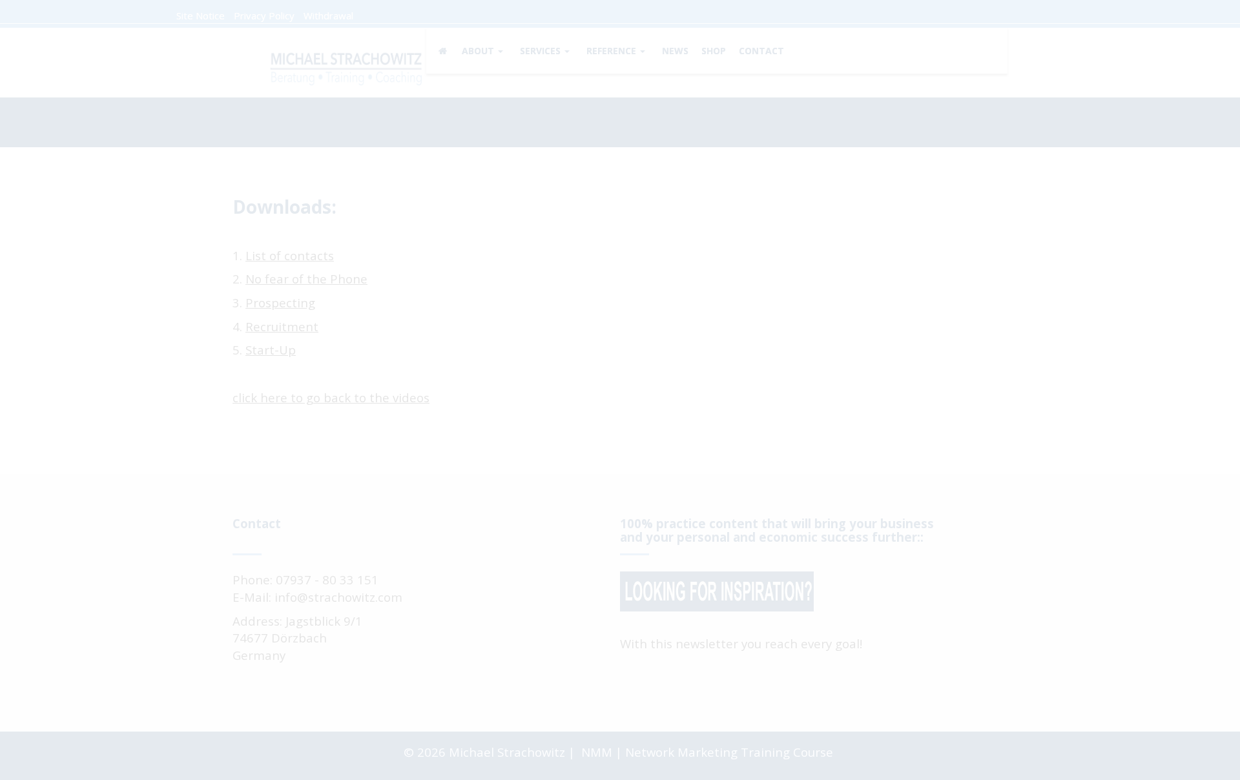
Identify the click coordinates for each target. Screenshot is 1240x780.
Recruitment (281, 326)
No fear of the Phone (306, 279)
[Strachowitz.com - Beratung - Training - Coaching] (345, 66)
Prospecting (280, 302)
